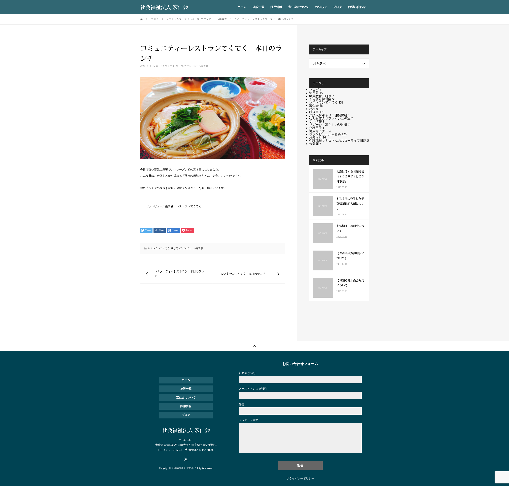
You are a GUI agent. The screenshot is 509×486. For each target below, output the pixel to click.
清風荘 (316, 93)
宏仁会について (298, 7)
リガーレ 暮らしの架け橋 (329, 124)
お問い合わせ (357, 7)
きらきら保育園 (322, 99)
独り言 (179, 66)
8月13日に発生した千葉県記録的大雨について (350, 203)
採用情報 (276, 7)
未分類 (315, 143)
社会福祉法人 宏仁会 (164, 7)
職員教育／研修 (321, 96)
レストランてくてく (164, 66)
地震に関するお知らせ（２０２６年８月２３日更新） (350, 176)
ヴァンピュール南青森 (196, 66)
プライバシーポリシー (300, 478)
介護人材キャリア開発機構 (329, 115)
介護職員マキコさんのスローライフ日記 (339, 140)
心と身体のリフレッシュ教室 (331, 118)
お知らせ (321, 7)
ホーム (242, 7)
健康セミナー (320, 131)
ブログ (337, 7)
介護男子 (316, 128)
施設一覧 (258, 7)
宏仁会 (316, 105)
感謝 (313, 108)
